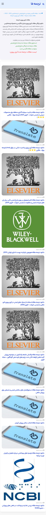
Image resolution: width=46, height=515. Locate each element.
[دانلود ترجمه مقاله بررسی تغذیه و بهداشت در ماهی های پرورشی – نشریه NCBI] (23, 480)
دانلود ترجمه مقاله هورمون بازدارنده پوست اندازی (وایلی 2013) (23, 252)
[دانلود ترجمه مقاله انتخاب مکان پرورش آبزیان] (23, 407)
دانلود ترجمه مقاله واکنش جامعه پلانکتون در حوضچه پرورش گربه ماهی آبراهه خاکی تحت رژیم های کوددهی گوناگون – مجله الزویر (23, 357)
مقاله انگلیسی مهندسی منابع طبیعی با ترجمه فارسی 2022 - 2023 (21, 14)
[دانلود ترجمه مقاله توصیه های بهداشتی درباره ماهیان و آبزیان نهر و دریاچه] (23, 437)
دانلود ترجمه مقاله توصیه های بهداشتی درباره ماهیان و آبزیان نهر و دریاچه (24, 454)
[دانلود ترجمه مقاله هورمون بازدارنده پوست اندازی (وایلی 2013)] (23, 227)
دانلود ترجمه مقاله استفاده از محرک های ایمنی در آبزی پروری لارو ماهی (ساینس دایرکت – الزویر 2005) (23, 303)
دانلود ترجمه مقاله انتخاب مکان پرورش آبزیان (29, 423)
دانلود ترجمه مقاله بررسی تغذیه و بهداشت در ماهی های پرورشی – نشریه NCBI (23, 507)
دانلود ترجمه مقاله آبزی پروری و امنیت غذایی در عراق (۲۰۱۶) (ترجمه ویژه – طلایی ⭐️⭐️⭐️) (23, 149)
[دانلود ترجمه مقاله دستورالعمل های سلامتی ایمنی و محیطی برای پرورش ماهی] (23, 374)
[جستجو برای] (43, 5)
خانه (40, 14)
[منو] (3, 5)
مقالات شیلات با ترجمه (30, 16)
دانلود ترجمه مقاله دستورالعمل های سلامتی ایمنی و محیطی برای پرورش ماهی (23, 391)
